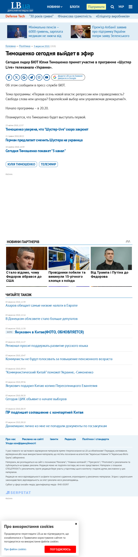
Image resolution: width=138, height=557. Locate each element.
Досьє (72, 20)
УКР (121, 7)
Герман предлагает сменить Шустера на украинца (44, 140)
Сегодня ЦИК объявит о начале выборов (36, 399)
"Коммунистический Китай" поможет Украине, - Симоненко (49, 372)
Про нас (11, 439)
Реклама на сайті (32, 439)
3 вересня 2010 (41, 46)
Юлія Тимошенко (21, 164)
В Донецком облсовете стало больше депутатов (42, 318)
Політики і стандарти (95, 439)
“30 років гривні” (41, 16)
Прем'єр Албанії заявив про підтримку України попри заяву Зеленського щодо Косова (110, 33)
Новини (53, 7)
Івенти (54, 439)
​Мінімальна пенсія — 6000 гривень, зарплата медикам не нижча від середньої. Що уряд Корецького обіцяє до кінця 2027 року (46, 38)
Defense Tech (15, 16)
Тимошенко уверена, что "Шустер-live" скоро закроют (47, 129)
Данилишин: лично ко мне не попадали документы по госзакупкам (56, 426)
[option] (37, 31)
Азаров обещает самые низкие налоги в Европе (42, 305)
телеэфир (48, 164)
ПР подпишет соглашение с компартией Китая (44, 412)
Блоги (74, 7)
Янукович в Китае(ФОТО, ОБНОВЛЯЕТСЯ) (45, 331)
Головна (11, 46)
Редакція (70, 439)
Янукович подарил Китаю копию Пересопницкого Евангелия (51, 385)
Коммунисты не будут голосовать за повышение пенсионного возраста (59, 359)
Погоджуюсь (60, 549)
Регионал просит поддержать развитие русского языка (47, 345)
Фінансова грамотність (75, 16)
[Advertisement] (69, 201)
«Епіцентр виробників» (113, 16)
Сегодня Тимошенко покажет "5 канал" (36, 150)
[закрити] (76, 524)
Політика (24, 46)
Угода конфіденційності (21, 443)
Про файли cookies (15, 549)
